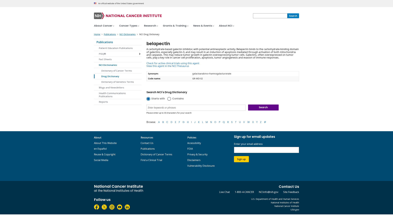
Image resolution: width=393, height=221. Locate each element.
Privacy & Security (197, 154)
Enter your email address (248, 144)
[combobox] (270, 15)
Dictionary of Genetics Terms (117, 81)
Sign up (241, 159)
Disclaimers (193, 160)
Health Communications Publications (112, 95)
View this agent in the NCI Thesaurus (167, 66)
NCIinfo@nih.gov (268, 192)
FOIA (190, 148)
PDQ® (102, 53)
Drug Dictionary (110, 76)
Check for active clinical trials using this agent (172, 63)
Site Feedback (291, 192)
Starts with (158, 98)
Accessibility (194, 143)
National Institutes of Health (285, 202)
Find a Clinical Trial (151, 160)
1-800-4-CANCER (244, 192)
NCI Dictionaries (108, 64)
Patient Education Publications (116, 48)
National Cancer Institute (286, 206)
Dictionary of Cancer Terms (116, 70)
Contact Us (147, 143)
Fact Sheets (105, 59)
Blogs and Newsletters (111, 87)
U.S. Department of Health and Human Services (275, 199)
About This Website (105, 143)
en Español (100, 148)
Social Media (101, 160)
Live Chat (224, 192)
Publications (104, 42)
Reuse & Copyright (104, 154)
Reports (103, 101)
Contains (178, 98)
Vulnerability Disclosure (201, 165)
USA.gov (295, 209)
